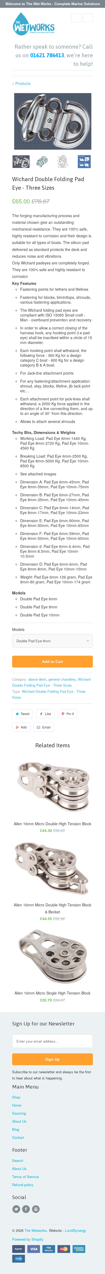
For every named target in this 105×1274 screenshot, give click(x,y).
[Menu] (76, 18)
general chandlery (62, 679)
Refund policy (22, 1184)
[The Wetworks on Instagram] (36, 1209)
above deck (37, 679)
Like (48, 713)
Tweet (25, 713)
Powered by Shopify (27, 1239)
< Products (21, 83)
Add (24, 727)
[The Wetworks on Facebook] (27, 1209)
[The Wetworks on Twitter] (17, 1209)
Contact (18, 1137)
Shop (16, 1097)
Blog (15, 1129)
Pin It (70, 713)
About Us (19, 1121)
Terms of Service (25, 1176)
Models (18, 629)
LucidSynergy (75, 1230)
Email (46, 727)
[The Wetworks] (33, 25)
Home (16, 1105)
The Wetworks (35, 1230)
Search (17, 1160)
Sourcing (19, 1113)
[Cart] (88, 18)
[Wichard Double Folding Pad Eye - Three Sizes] (52, 121)
